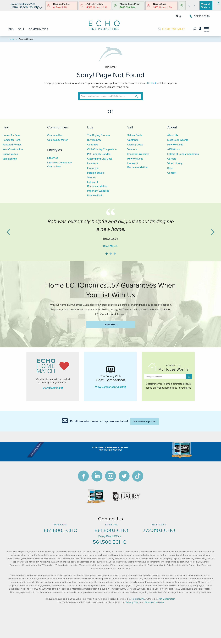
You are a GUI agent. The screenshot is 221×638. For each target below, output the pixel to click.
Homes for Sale (11, 135)
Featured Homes (11, 144)
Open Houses (10, 153)
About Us (172, 135)
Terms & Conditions (154, 602)
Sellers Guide (134, 135)
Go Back (151, 82)
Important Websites (98, 190)
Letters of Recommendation (183, 153)
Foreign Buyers (95, 172)
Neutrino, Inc (138, 599)
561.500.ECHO (60, 530)
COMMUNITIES (38, 29)
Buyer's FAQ (94, 139)
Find (5, 127)
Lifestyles (54, 150)
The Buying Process (98, 135)
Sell (130, 127)
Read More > (110, 245)
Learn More (110, 324)
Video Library (174, 163)
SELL (21, 29)
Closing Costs (135, 144)
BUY (11, 29)
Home (11, 39)
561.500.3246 (202, 16)
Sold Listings (9, 158)
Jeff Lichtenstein (167, 599)
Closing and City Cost (99, 158)
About (172, 127)
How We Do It (95, 195)
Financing (93, 168)
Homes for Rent (11, 139)
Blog (169, 168)
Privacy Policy (133, 602)
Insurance (92, 163)
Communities (57, 127)
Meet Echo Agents (177, 139)
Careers (171, 158)
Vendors (92, 177)
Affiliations (173, 149)
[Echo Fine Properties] (106, 23)
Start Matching (52, 387)
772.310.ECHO (159, 530)
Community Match (57, 139)
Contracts (92, 144)
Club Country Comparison (102, 149)
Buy (90, 127)
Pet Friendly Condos (98, 153)
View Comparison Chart (109, 386)
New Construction (12, 149)
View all (205, 6)
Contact (171, 172)
